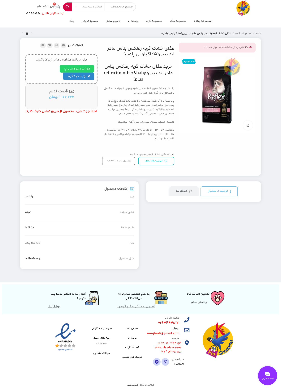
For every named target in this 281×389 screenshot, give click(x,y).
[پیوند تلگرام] (43, 45)
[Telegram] (157, 362)
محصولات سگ (178, 21)
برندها (134, 21)
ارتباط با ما (54, 306)
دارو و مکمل (113, 21)
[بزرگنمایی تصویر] (248, 125)
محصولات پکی (90, 21)
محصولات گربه (154, 21)
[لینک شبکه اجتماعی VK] (50, 45)
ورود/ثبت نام (45, 6)
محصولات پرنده (203, 21)
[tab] (219, 191)
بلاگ (71, 21)
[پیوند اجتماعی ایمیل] (63, 45)
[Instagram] (165, 362)
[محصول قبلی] (31, 33)
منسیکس (132, 385)
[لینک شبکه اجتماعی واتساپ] (56, 45)
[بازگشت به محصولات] (27, 33)
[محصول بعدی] (22, 33)
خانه (258, 34)
